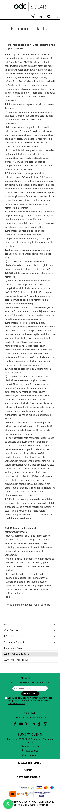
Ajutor (7, 624)
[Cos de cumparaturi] (48, 16)
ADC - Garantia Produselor (18, 659)
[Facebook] (15, 724)
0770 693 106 (31, 750)
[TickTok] (39, 724)
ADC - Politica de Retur (17, 653)
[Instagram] (45, 724)
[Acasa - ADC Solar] (30, 6)
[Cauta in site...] (56, 16)
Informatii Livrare (13, 636)
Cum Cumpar (11, 630)
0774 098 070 (32, 746)
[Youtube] (21, 724)
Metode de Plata (13, 648)
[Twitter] (27, 724)
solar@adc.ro (31, 755)
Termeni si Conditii (14, 642)
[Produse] (4, 17)
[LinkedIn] (33, 724)
